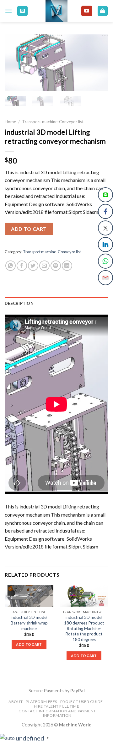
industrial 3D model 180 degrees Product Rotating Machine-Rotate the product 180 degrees (84, 628)
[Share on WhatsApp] (10, 265)
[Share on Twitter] (33, 265)
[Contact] (22, 11)
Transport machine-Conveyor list (53, 121)
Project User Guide (81, 701)
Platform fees (41, 701)
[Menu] (8, 10)
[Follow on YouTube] (86, 11)
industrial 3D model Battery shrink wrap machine (29, 623)
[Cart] (103, 11)
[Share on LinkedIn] (67, 265)
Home (10, 121)
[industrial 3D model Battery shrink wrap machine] (29, 596)
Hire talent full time (56, 706)
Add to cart (28, 229)
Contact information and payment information (57, 713)
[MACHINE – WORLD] (56, 11)
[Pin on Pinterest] (56, 265)
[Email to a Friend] (44, 265)
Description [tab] (19, 303)
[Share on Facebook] (22, 265)
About (15, 701)
